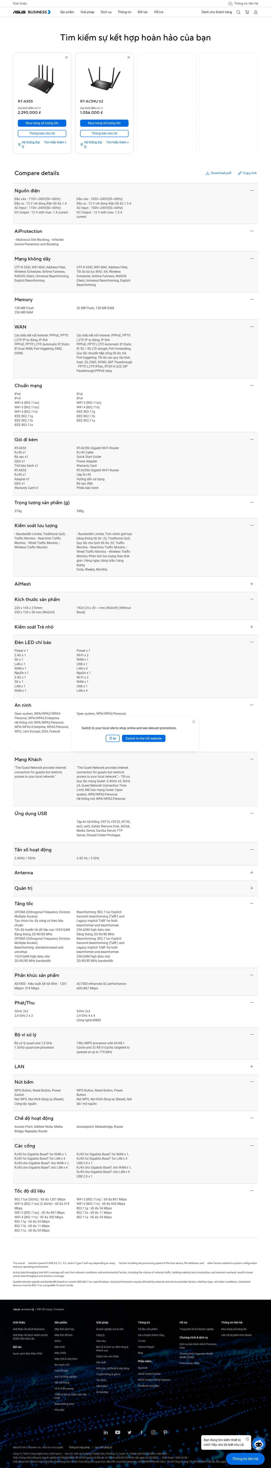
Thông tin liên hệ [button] (246, 4)
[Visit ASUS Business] (24, 1309)
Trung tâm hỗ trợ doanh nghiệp (197, 1329)
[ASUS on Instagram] (153, 1432)
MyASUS (143, 1367)
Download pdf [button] (221, 173)
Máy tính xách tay (64, 1329)
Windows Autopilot (148, 1385)
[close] (193, 721)
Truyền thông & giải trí (108, 1374)
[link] (42, 133)
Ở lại (112, 738)
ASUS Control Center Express (154, 1379)
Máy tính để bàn (63, 1335)
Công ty (100, 1335)
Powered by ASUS (190, 1363)
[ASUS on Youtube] (117, 1432)
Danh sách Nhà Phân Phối (27, 1353)
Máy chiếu (60, 1352)
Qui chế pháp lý (103, 1447)
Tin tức (142, 1340)
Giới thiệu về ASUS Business (29, 1329)
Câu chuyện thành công (151, 1335)
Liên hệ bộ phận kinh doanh (236, 1335)
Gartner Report (146, 1346)
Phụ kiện (59, 1409)
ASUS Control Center (149, 1373)
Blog (140, 1352)
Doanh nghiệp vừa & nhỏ (109, 1329)
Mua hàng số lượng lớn (234, 1329)
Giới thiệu (20, 4)
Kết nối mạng (62, 1382)
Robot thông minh (64, 1403)
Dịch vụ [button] (106, 12)
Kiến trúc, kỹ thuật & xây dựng (112, 1368)
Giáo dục (101, 1340)
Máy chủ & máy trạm (66, 1358)
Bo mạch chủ (62, 1364)
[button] (238, 12)
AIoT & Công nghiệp (66, 1376)
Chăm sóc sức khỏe (107, 1356)
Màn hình (60, 1346)
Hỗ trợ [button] (158, 12)
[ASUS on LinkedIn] (106, 1432)
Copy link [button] (250, 173)
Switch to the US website (144, 738)
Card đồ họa (61, 1370)
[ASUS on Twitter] (129, 1432)
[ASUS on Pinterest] (165, 1432)
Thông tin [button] (124, 12)
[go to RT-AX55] (42, 78)
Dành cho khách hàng (217, 12)
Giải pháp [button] (87, 12)
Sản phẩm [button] (67, 12)
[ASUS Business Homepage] (32, 12)
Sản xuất (101, 1362)
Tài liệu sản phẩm (148, 1329)
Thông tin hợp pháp (79, 1447)
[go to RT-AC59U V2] (104, 78)
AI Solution (102, 1392)
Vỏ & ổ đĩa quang (64, 1388)
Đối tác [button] (143, 12)
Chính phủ (101, 1386)
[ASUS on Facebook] (141, 1432)
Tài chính (101, 1380)
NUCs (58, 1340)
